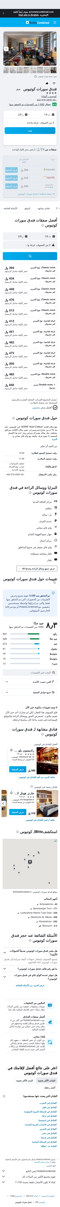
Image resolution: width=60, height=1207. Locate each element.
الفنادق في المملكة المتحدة (44, 1141)
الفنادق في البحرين (48, 1128)
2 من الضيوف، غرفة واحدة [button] (40, 122)
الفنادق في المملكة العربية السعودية (40, 1111)
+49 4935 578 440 (47, 100)
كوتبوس (42, 1202)
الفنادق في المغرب (48, 1102)
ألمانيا (35, 1195)
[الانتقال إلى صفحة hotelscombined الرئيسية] (38, 22)
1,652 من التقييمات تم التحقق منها (26, 104)
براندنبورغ (18, 1195)
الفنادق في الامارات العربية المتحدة (41, 1124)
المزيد (54, 439)
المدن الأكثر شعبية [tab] (24, 1080)
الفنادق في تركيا (49, 1115)
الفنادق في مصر (49, 1133)
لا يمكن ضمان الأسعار (42, 1162)
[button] (3, 13)
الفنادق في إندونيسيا (48, 1120)
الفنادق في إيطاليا (49, 1146)
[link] (36, 777)
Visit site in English (28, 14)
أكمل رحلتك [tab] (49, 1087)
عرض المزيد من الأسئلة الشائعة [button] (30, 985)
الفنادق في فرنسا (49, 1137)
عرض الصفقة (18, 769)
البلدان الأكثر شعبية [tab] (46, 1080)
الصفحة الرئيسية (48, 1195)
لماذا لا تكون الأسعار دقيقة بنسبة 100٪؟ (35, 1182)
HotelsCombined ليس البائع (40, 1171)
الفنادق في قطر (49, 1107)
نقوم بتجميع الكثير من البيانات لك (38, 1176)
